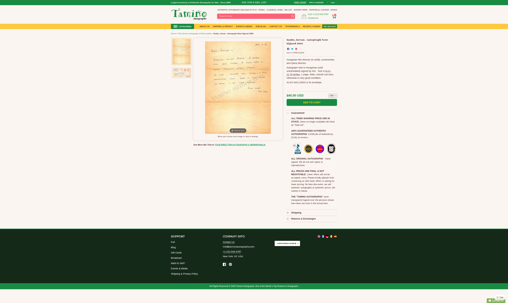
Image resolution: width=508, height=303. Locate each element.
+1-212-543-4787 (320, 14)
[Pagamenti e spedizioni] (332, 237)
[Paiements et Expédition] (323, 237)
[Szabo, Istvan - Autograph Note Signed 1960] (181, 51)
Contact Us (313, 18)
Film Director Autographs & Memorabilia (240, 145)
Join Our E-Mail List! (254, 3)
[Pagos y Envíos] (335, 237)
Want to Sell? (178, 263)
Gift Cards (176, 252)
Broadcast (176, 258)
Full (173, 242)
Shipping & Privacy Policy (184, 273)
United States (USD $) (286, 243)
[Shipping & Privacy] (319, 237)
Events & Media (179, 268)
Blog (173, 247)
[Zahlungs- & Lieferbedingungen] (327, 237)
